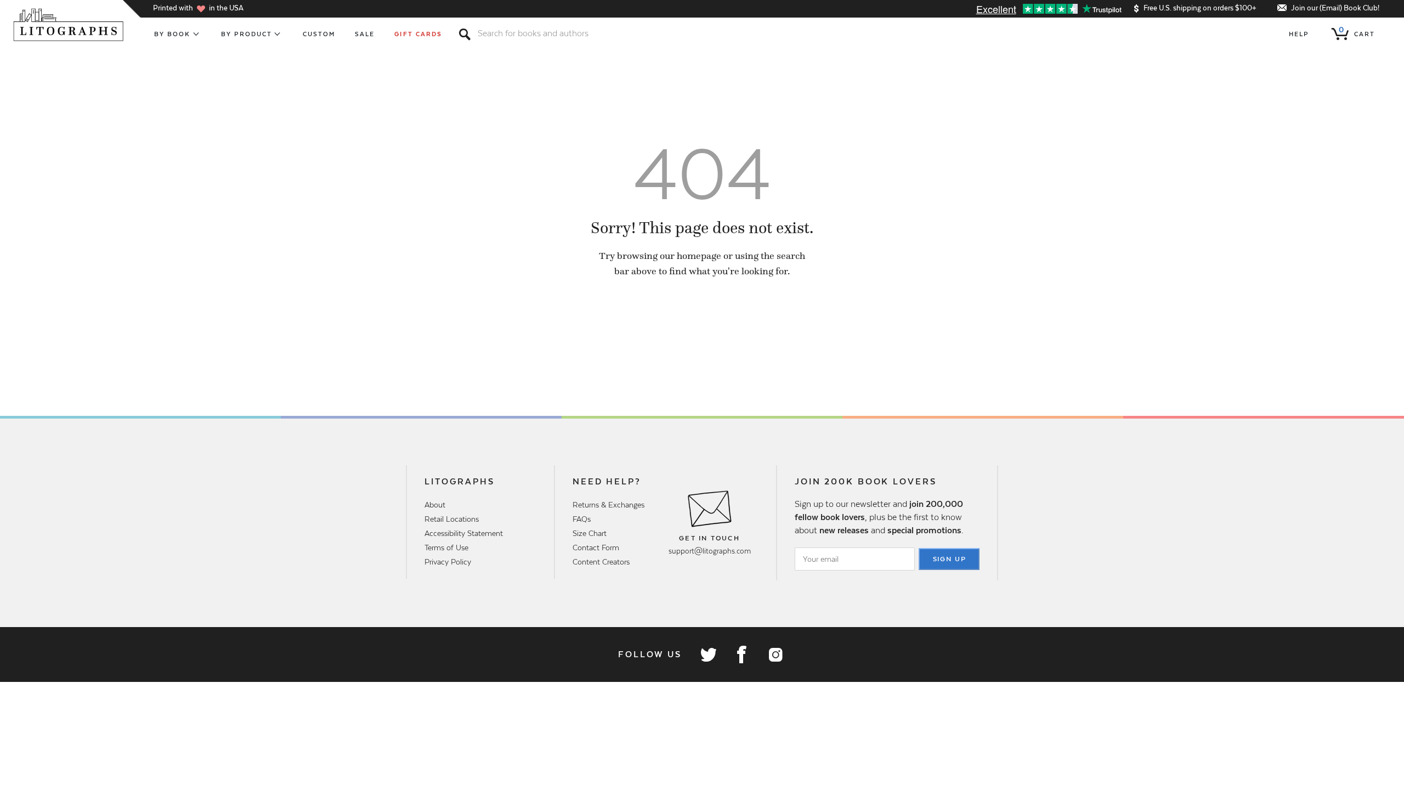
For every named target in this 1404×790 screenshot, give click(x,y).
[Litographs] (69, 24)
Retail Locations (451, 519)
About (434, 504)
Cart (1357, 32)
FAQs (582, 519)
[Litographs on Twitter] (708, 654)
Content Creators (601, 561)
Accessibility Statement (463, 533)
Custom (319, 34)
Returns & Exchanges (608, 504)
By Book (172, 34)
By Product (247, 34)
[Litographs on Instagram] (775, 654)
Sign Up (950, 559)
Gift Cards (418, 34)
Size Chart (590, 533)
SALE (365, 34)
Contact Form (596, 547)
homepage (699, 256)
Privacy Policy (447, 561)
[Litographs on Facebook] (741, 654)
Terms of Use (446, 547)
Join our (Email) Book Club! (1335, 8)
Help (1299, 34)
